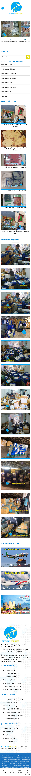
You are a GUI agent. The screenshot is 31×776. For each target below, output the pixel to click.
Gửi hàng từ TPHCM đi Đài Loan (12, 709)
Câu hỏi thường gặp (9, 738)
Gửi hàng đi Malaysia (8, 69)
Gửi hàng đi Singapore (9, 73)
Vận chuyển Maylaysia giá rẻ (11, 712)
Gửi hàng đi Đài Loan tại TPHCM (13, 699)
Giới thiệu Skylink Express (11, 728)
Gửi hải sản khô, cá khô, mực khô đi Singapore (14, 39)
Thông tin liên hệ (8, 731)
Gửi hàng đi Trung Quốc (9, 78)
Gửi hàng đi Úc (6, 96)
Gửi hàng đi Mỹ (6, 91)
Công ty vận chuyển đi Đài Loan (12, 683)
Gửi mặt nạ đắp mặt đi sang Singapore (15, 190)
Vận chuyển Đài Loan (9, 670)
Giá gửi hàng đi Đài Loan (10, 680)
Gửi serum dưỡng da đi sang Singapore (15, 207)
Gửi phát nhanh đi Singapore (11, 706)
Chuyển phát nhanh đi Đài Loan (12, 686)
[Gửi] (28, 57)
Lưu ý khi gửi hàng (8, 741)
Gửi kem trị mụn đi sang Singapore (15, 167)
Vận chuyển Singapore (10, 702)
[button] (2, 8)
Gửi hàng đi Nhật (7, 82)
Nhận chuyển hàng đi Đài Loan (12, 689)
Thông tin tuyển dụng (9, 735)
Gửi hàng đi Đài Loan (8, 64)
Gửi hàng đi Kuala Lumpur (11, 718)
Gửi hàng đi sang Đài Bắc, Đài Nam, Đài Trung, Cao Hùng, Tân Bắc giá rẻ (16, 761)
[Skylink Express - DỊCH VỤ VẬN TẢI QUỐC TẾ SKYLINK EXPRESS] (16, 8)
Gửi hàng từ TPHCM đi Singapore (13, 715)
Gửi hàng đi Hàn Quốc (9, 87)
